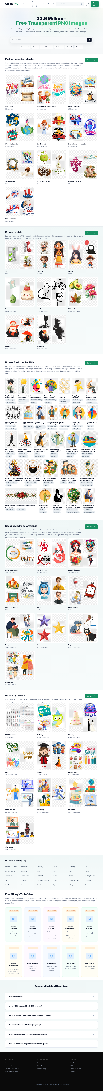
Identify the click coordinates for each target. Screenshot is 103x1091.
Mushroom (59, 47)
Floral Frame (25, 876)
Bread (55, 867)
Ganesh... (57, 509)
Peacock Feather (86, 485)
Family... (63, 482)
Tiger (55, 885)
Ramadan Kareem (43, 880)
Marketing (40, 809)
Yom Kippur (9, 106)
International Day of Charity (46, 106)
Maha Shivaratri (11, 482)
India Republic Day (11, 570)
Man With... (52, 429)
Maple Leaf (25, 47)
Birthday (40, 735)
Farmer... (70, 456)
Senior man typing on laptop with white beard (91, 397)
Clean (11, 4)
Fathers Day (9, 876)
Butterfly (72, 867)
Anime (70, 271)
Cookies (24, 871)
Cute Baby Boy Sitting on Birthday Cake (28, 424)
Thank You (40, 885)
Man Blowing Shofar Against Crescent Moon (40, 451)
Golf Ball (40, 876)
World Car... (22, 453)
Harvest (69, 47)
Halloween (25, 4)
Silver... (8, 456)
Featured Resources (12, 1069)
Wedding (71, 735)
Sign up (94, 4)
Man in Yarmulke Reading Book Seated (88, 507)
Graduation (41, 772)
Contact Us (73, 1071)
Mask (71, 876)
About (72, 1063)
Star (38, 645)
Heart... (33, 402)
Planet (7, 880)
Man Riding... (23, 456)
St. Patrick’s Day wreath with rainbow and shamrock (73, 507)
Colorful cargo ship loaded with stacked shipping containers (88, 451)
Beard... (28, 485)
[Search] (81, 4)
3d (6, 271)
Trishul (8, 485)
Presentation (10, 809)
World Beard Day (31, 482)
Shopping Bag (74, 880)
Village (71, 885)
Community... (10, 426)
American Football (11, 867)
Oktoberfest (41, 144)
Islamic (55, 876)
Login (39, 1063)
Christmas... (10, 509)
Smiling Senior (77, 426)
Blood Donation (73, 607)
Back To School (73, 772)
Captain (90, 429)
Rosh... (37, 453)
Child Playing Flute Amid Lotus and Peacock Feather (49, 480)
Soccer (35, 47)
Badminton (24, 867)
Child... (46, 485)
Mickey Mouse (90, 876)
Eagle (87, 871)
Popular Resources (11, 1066)
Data (54, 871)
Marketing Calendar (11, 1071)
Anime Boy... (10, 400)
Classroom (9, 847)
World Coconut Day (43, 181)
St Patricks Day (72, 509)
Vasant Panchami (63, 400)
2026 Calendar (10, 735)
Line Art (39, 309)
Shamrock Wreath (73, 512)
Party (7, 772)
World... (90, 426)
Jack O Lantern (46, 47)
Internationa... (91, 400)
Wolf (86, 885)
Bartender (64, 429)
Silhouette (40, 346)
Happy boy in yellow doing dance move (76, 397)
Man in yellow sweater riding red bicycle (24, 451)
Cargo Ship (85, 456)
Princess (24, 880)
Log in (87, 4)
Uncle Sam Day (10, 219)
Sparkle (7, 885)
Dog (69, 645)
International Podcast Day (77, 144)
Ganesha (57, 512)
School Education (11, 607)
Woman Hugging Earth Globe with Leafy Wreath (55, 451)
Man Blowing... (39, 456)
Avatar (39, 607)
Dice (70, 871)
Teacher (42, 4)
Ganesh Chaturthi (74, 181)
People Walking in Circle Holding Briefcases (11, 424)
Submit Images (42, 1069)
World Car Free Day (11, 144)
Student (79, 47)
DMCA (72, 1066)
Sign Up (40, 1066)
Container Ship (87, 453)
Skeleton (88, 880)
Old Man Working (89, 403)
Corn (38, 871)
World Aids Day (42, 570)
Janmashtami (10, 181)
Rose (55, 880)
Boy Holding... (10, 402)
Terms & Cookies (75, 1069)
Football (51, 4)
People (7, 645)
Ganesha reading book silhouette (57, 507)
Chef (86, 867)
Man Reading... (89, 512)
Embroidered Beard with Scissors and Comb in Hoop (32, 480)
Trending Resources (12, 1063)
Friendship (9, 682)
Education (72, 809)
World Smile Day (73, 106)
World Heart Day (36, 400)
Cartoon (40, 271)
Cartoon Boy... (77, 400)
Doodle (7, 346)
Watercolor (72, 309)
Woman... (54, 453)
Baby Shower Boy (28, 427)
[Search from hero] (89, 40)
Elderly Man (76, 429)
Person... (48, 402)
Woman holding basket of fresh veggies (44, 507)
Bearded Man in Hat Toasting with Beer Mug (52, 424)
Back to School (34, 4)
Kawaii (7, 309)
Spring (23, 885)
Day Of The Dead (74, 570)
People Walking (11, 429)
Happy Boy (76, 402)
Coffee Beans (10, 871)
